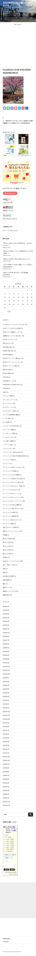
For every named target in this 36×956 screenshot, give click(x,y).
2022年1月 (6, 708)
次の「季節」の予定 (9, 565)
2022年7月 (6, 685)
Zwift (4, 392)
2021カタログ (7, 343)
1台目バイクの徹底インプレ (11, 332)
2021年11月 (6, 715)
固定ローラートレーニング (11, 531)
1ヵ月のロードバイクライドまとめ (13, 324)
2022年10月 (6, 674)
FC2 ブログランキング (10, 218)
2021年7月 (6, 730)
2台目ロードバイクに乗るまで (12, 358)
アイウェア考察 (7, 396)
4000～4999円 (10, 845)
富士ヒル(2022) (7, 538)
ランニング (6, 463)
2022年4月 (6, 696)
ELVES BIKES (7, 373)
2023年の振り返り (8, 351)
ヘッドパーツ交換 (8, 460)
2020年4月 (6, 787)
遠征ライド (6, 587)
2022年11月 (6, 670)
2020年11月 (6, 760)
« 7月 (9, 311)
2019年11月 (6, 805)
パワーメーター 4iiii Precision (12, 452)
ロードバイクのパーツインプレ (12, 501)
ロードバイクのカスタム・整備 (12, 486)
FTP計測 (5, 377)
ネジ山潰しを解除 (8, 441)
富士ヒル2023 (7, 542)
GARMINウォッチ (8, 381)
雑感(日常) (6, 595)
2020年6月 (6, 779)
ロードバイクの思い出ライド (12, 508)
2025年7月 (6, 606)
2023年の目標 (7, 354)
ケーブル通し (7, 418)
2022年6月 (6, 689)
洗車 (4, 568)
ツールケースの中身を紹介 (11, 426)
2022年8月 (6, 681)
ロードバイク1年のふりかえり (12, 467)
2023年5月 (6, 648)
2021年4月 (6, 741)
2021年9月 (6, 723)
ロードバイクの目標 (9, 512)
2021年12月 (6, 711)
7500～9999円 (10, 849)
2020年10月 (6, 764)
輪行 (4, 584)
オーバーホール (7, 403)
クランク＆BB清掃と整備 (10, 414)
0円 (7, 835)
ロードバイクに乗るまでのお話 (12, 478)
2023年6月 (6, 644)
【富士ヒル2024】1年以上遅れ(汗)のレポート (17, 259)
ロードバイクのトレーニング (12, 497)
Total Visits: (7, 938)
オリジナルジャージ (9, 399)
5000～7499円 (10, 847)
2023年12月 (6, 632)
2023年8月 (6, 636)
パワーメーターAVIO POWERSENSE (14, 456)
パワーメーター (7, 448)
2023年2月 (6, 659)
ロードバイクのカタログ (10, 490)
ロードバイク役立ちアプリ (11, 520)
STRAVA (5, 388)
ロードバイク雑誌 (8, 523)
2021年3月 (6, 745)
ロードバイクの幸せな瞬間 (11, 505)
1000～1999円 (10, 839)
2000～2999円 (10, 841)
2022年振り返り (8, 347)
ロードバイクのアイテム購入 (12, 482)
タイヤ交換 (6, 422)
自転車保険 (6, 580)
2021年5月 (6, 738)
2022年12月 (6, 666)
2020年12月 (6, 756)
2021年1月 (6, 753)
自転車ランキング (8, 210)
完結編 (5, 535)
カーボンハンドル (8, 407)
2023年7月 (6, 640)
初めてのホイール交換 (10, 527)
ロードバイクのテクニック (11, 493)
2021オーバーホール (9, 339)
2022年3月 (6, 700)
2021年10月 (6, 719)
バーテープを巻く (8, 445)
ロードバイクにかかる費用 (11, 475)
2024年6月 (6, 614)
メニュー (19, 24)
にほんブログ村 (7, 202)
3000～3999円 (10, 843)
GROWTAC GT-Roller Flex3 (11, 384)
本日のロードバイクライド (11, 561)
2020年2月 (6, 794)
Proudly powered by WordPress (12, 951)
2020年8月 (6, 771)
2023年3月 (6, 655)
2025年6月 (6, 610)
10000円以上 (9, 851)
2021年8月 (6, 726)
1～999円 (8, 837)
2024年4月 (6, 618)
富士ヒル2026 (7, 553)
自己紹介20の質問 (8, 576)
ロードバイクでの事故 (10, 471)
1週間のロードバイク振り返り (12, 336)
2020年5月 (6, 783)
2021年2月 (6, 749)
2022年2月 (6, 704)
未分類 (5, 557)
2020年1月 (6, 798)
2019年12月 (6, 801)
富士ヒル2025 (7, 550)
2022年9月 (6, 678)
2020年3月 (6, 790)
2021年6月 (6, 734)
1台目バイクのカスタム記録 (11, 328)
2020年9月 (6, 768)
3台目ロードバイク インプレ (11, 362)
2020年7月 (6, 775)
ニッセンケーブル (8, 437)
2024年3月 (6, 621)
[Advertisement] (18, 46)
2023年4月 (6, 651)
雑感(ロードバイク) (9, 591)
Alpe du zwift (6, 369)
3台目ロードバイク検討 (10, 366)
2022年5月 (6, 693)
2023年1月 (6, 663)
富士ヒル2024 (7, 546)
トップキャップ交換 (9, 433)
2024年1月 (6, 629)
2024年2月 (6, 625)
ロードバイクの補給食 (10, 516)
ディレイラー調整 (8, 429)
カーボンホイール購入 (10, 411)
